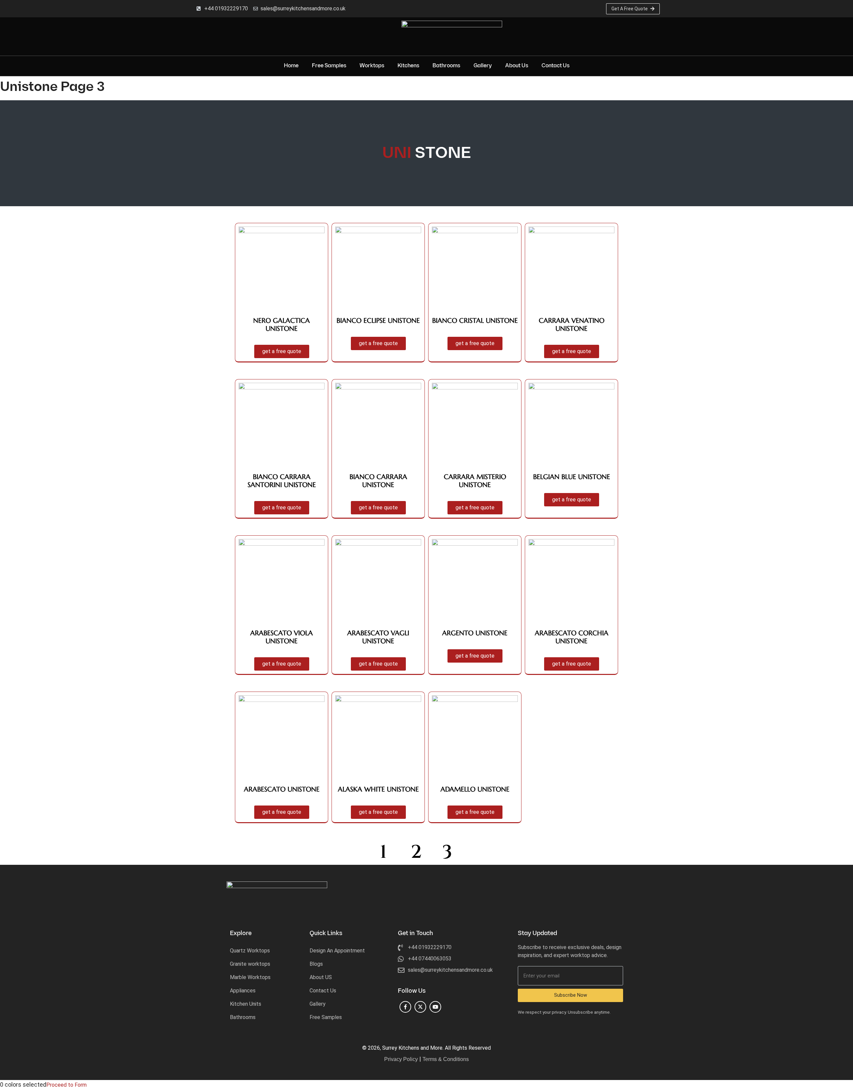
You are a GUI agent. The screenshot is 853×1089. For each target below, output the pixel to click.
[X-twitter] (420, 1007)
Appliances (243, 990)
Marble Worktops (250, 977)
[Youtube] (435, 1007)
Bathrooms (446, 66)
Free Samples (329, 66)
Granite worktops (250, 964)
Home (291, 66)
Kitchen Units (245, 1004)
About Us (516, 66)
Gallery (482, 66)
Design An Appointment (337, 950)
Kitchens (408, 66)
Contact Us (555, 66)
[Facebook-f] (405, 1007)
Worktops (372, 66)
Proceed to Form (66, 1085)
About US (321, 977)
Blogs (316, 964)
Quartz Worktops (250, 950)
